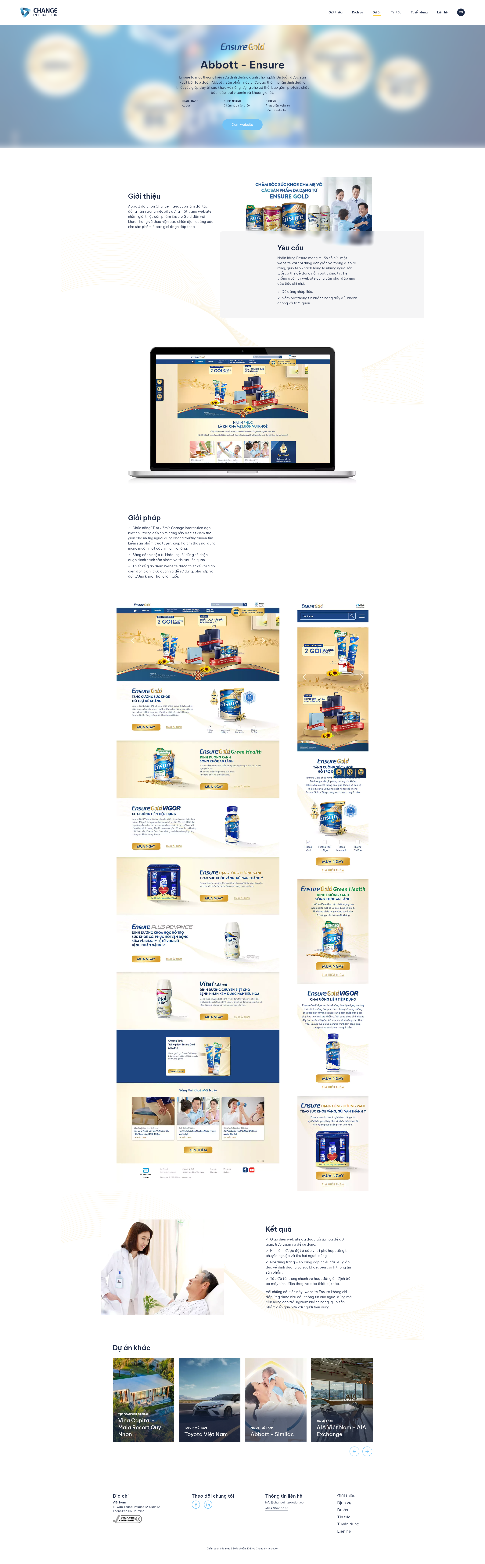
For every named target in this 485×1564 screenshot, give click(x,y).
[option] (143, 1399)
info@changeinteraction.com (285, 1502)
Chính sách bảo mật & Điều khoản (226, 1548)
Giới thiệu (336, 12)
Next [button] (367, 1451)
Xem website (242, 124)
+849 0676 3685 (276, 1508)
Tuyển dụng (419, 12)
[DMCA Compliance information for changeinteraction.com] (127, 1518)
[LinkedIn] (208, 1504)
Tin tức (396, 12)
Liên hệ (442, 12)
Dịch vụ (357, 12)
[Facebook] (196, 1504)
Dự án (377, 12)
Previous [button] (354, 1451)
